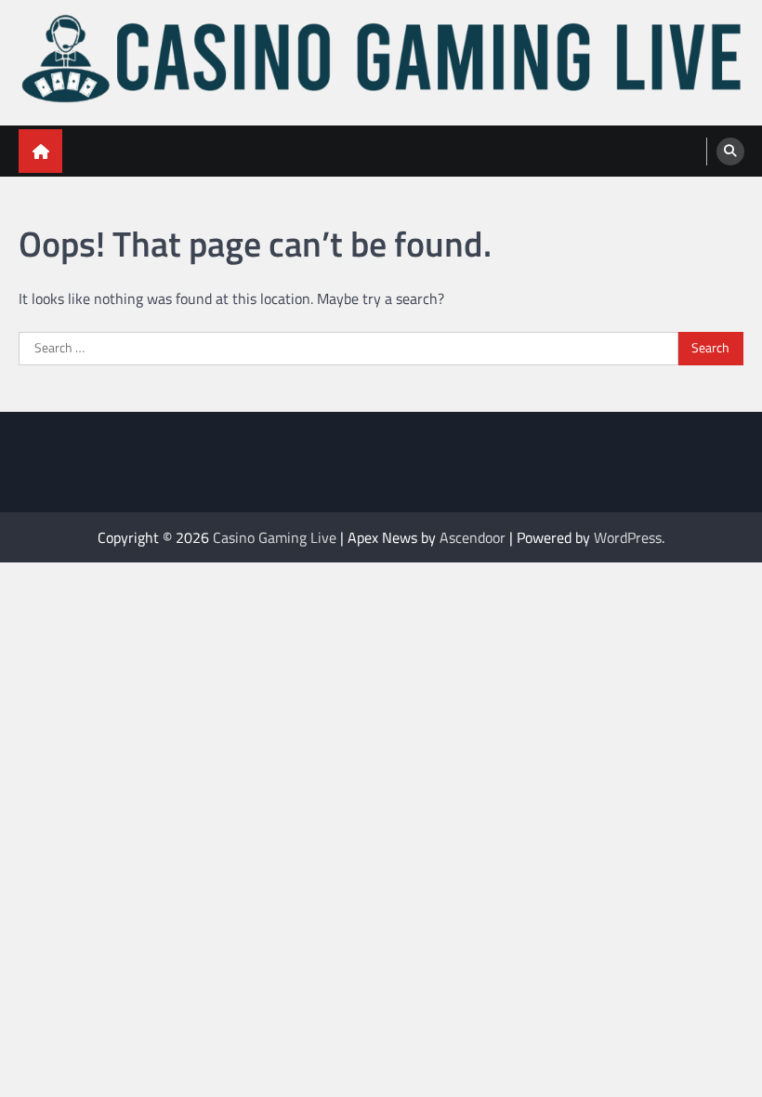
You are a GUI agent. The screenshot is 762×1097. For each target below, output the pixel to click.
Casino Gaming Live (274, 537)
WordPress (628, 537)
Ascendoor (473, 537)
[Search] (730, 151)
